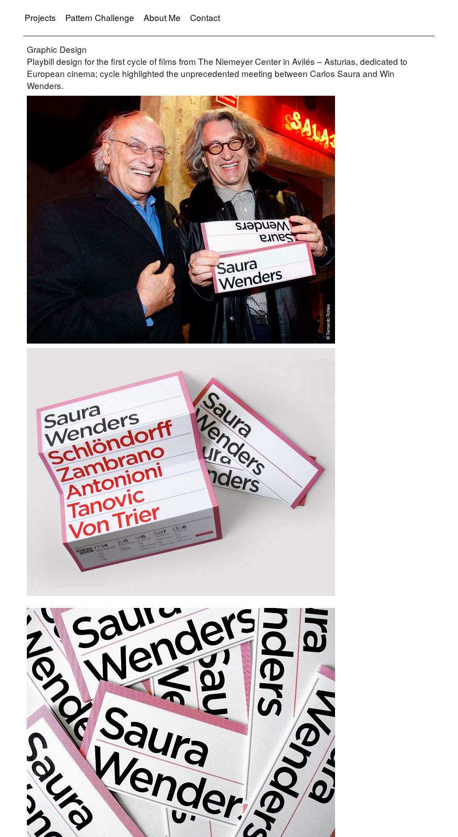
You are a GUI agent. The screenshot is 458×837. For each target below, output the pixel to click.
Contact (205, 17)
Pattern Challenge (99, 17)
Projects (40, 17)
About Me (162, 17)
